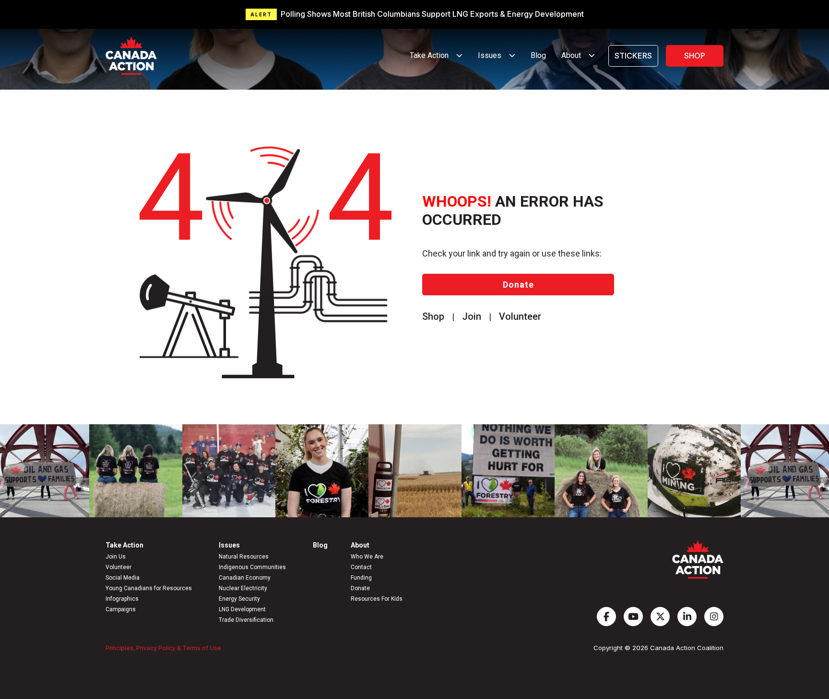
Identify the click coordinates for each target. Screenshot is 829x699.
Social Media (123, 577)
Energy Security (239, 598)
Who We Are (367, 556)
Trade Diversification (246, 620)
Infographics (122, 598)
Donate (518, 285)
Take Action (124, 545)
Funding (361, 577)
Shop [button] (694, 55)
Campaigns (121, 609)
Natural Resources (244, 556)
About (360, 545)
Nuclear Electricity (243, 588)
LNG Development (242, 609)
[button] (414, 14)
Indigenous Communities (252, 567)
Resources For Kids (377, 598)
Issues (229, 545)
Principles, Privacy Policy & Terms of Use (163, 648)
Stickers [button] (633, 55)
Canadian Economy (245, 577)
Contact (361, 567)
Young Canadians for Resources (149, 588)
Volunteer (118, 567)
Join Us (116, 556)
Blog (538, 55)
